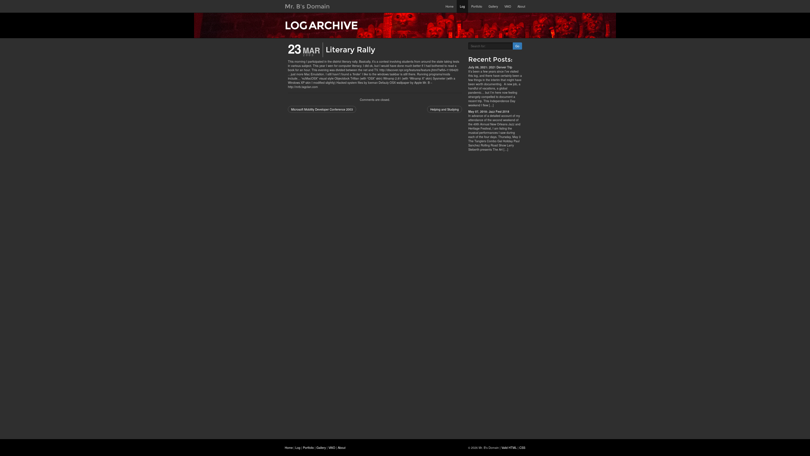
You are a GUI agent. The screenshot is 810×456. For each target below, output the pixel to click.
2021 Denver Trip (500, 67)
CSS (522, 447)
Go (517, 46)
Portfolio (476, 6)
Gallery (493, 6)
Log (462, 6)
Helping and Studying (444, 109)
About (521, 6)
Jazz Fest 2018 (499, 111)
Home (450, 6)
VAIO (507, 6)
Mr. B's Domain (307, 6)
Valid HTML (509, 447)
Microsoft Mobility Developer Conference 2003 (322, 109)
